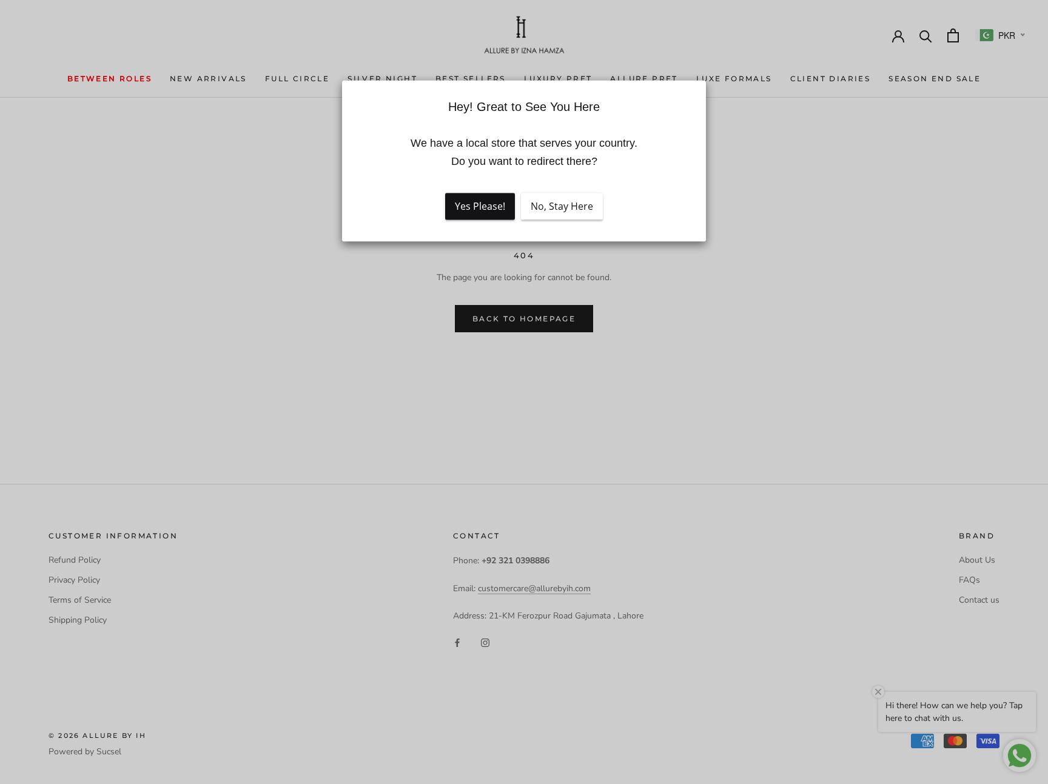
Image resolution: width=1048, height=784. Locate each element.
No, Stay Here (562, 206)
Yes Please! (480, 206)
